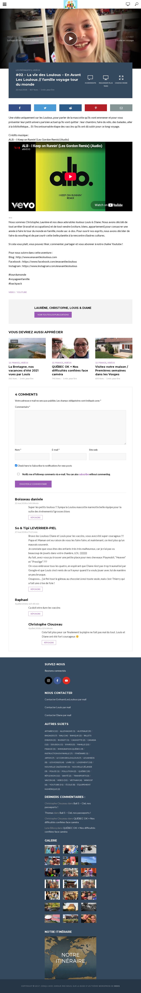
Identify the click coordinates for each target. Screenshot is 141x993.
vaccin (50, 780)
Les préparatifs (24, 70)
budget (63, 740)
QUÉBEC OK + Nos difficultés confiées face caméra (70, 370)
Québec (84, 771)
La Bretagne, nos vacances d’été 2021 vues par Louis (24, 370)
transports (81, 775)
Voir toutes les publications (53, 314)
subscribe (84, 474)
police (54, 771)
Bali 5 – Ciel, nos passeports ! (75, 812)
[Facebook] (57, 680)
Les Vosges (57, 762)
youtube (22, 292)
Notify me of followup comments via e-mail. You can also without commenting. (66, 474)
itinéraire (81, 753)
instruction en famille (59, 753)
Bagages (51, 735)
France (50, 749)
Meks (117, 986)
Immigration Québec (70, 749)
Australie (84, 731)
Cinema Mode (121, 83)
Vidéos (36, 70)
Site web (93, 449)
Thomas (49, 812)
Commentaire (22, 406)
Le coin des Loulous (69, 758)
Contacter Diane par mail (58, 715)
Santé (66, 775)
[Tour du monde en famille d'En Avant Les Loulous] (70, 957)
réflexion (52, 775)
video (12, 292)
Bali (63, 735)
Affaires (51, 731)
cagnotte (78, 740)
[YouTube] (66, 680)
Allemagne (67, 731)
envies (70, 744)
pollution (69, 771)
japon (49, 758)
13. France (14, 362)
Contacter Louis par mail (58, 707)
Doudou (57, 744)
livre (70, 762)
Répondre (35, 517)
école (70, 784)
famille (83, 744)
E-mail (55, 449)
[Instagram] (48, 680)
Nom (18, 449)
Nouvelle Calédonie (57, 766)
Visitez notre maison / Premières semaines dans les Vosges (111, 370)
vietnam (76, 780)
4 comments (90, 83)
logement (84, 762)
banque (76, 735)
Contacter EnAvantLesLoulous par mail (65, 699)
